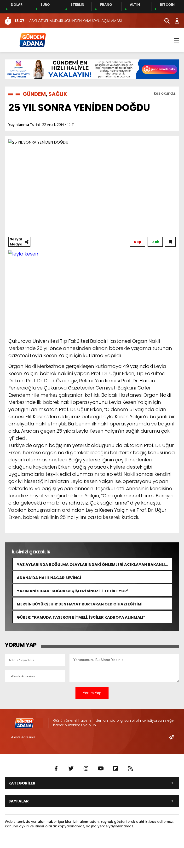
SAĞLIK (57, 94)
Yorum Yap (92, 693)
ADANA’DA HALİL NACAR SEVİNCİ (49, 577)
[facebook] (56, 769)
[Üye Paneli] (174, 21)
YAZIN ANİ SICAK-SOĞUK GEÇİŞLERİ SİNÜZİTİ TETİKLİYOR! (73, 590)
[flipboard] (115, 769)
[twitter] (71, 769)
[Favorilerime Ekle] (170, 242)
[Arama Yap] (165, 21)
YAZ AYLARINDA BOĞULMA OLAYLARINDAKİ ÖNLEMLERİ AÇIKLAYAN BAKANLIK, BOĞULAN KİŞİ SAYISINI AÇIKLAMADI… (93, 564)
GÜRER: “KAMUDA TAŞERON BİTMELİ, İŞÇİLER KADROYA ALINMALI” (81, 617)
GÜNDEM (34, 94)
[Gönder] (173, 737)
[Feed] (130, 769)
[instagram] (86, 769)
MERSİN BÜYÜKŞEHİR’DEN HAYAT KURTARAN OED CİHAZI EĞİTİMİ (80, 603)
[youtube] (101, 769)
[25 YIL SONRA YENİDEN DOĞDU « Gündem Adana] (32, 40)
